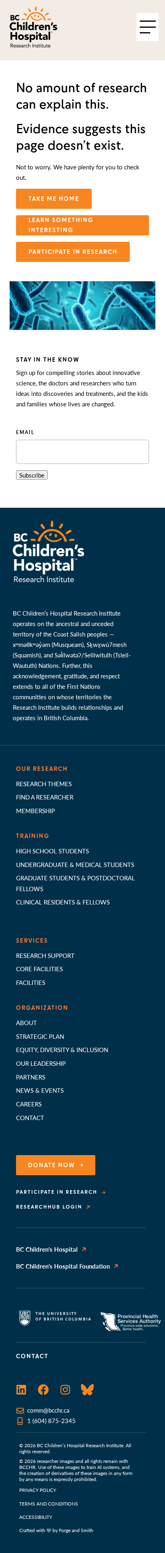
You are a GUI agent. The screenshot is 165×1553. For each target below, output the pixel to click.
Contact (30, 1117)
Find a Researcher (44, 797)
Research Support (45, 955)
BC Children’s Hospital (47, 1249)
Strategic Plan (40, 1036)
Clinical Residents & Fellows (63, 902)
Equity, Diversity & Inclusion (62, 1049)
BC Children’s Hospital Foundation (63, 1266)
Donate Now (51, 1165)
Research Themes (44, 783)
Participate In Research (72, 251)
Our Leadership (41, 1063)
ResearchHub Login (49, 1207)
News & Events (40, 1090)
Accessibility (35, 1517)
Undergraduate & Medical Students (75, 864)
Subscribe (31, 475)
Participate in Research (56, 1192)
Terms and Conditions (48, 1503)
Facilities (30, 982)
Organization (42, 1007)
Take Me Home (53, 198)
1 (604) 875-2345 (51, 1420)
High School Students (52, 851)
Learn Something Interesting (60, 225)
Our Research (42, 768)
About (26, 1022)
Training (32, 836)
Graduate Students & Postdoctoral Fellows (75, 882)
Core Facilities (39, 968)
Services (32, 940)
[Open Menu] (148, 27)
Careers (29, 1104)
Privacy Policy (37, 1490)
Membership (35, 810)
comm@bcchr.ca (48, 1410)
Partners (30, 1077)
